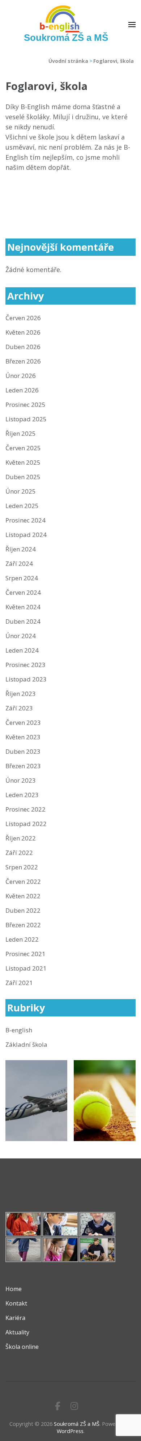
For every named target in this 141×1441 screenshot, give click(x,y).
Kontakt (16, 1303)
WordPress (70, 1431)
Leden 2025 (22, 506)
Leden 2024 (22, 650)
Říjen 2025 (20, 433)
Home (13, 1289)
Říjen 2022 (20, 838)
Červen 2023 (23, 722)
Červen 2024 (23, 592)
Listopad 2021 (26, 968)
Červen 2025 (23, 448)
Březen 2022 (23, 925)
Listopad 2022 (26, 824)
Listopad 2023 (26, 679)
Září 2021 (19, 982)
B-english (18, 1030)
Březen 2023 (23, 766)
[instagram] (74, 1406)
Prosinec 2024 (25, 520)
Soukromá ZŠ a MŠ (66, 37)
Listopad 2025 (26, 419)
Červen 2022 (23, 881)
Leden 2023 (22, 795)
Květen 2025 (22, 462)
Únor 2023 (20, 780)
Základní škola (26, 1044)
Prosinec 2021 (25, 954)
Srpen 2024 (21, 578)
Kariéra (15, 1318)
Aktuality (17, 1332)
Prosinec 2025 (25, 404)
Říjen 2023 (20, 693)
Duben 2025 (22, 477)
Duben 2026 (22, 347)
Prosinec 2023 (25, 665)
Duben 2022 (22, 910)
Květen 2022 (22, 896)
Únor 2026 (20, 375)
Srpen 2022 (21, 867)
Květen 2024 (22, 607)
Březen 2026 (23, 361)
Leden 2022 (22, 939)
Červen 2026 (23, 318)
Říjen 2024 (20, 549)
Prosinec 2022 (25, 809)
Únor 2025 (20, 491)
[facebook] (57, 1406)
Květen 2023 (22, 737)
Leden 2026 (22, 390)
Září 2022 (19, 852)
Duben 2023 (22, 751)
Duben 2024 (22, 621)
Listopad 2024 (26, 534)
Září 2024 (19, 563)
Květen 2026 (22, 332)
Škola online (22, 1347)
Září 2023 (19, 708)
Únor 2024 (20, 636)
